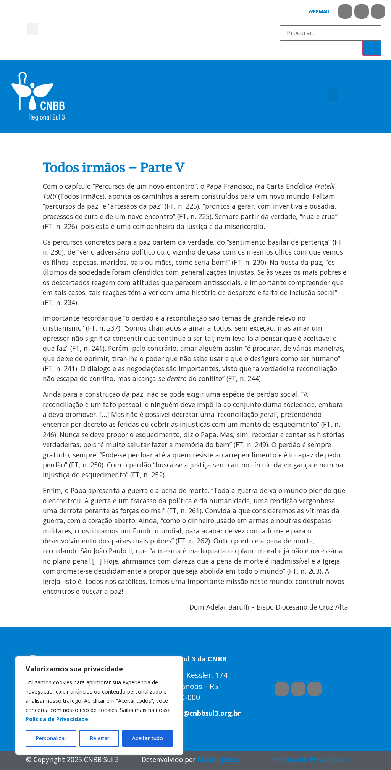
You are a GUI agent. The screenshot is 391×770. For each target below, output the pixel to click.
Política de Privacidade (310, 759)
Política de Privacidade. (58, 719)
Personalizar (51, 738)
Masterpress (218, 759)
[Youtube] (361, 11)
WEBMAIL (319, 11)
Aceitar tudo (147, 738)
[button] (32, 29)
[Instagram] (378, 11)
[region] (99, 705)
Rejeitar (99, 738)
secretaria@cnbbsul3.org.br (195, 713)
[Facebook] (345, 11)
